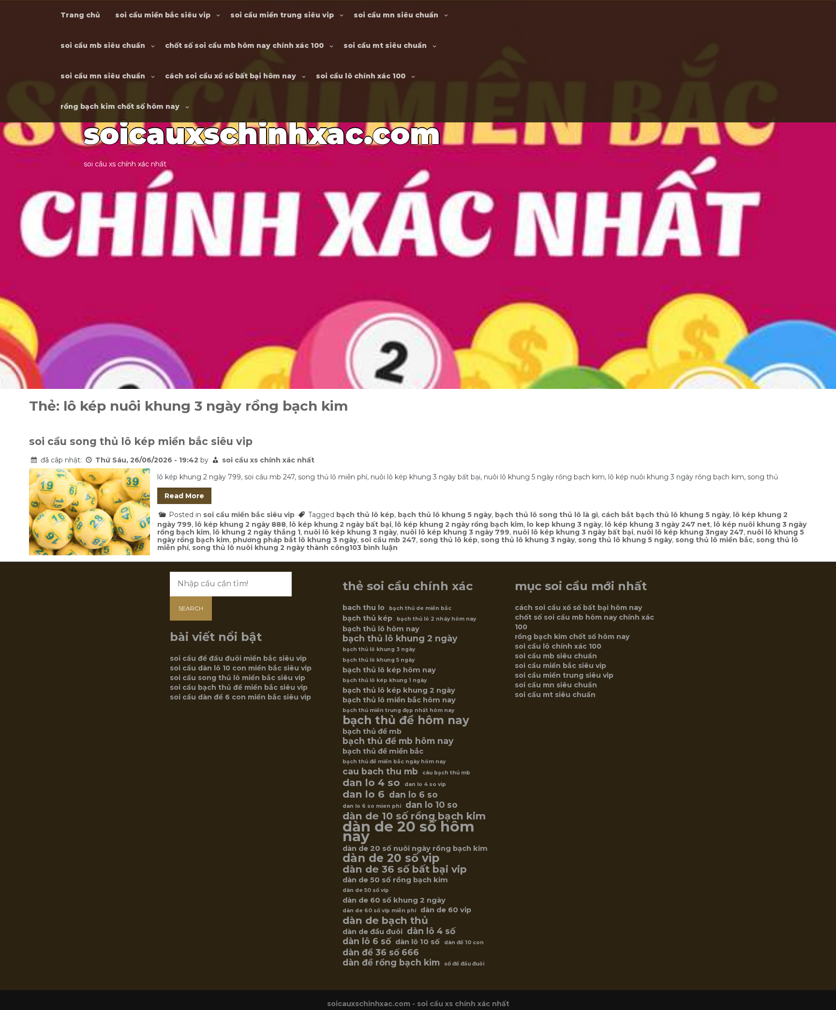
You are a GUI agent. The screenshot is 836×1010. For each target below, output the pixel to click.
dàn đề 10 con (464, 942)
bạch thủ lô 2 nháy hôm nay (436, 619)
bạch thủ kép (367, 618)
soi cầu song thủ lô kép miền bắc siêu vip (141, 441)
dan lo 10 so (431, 805)
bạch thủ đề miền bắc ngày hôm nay (394, 761)
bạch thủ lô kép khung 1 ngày (385, 680)
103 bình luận (373, 547)
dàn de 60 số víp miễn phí (379, 910)
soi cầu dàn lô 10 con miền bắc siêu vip (241, 668)
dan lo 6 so (413, 795)
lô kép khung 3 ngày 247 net (657, 524)
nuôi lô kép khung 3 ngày (350, 532)
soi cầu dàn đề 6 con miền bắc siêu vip (240, 697)
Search (191, 608)
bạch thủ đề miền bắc (383, 751)
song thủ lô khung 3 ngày (528, 539)
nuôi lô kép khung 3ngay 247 (690, 532)
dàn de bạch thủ (385, 920)
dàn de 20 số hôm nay (409, 831)
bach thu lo (364, 607)
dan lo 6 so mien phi (372, 806)
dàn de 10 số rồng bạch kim (414, 816)
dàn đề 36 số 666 (381, 952)
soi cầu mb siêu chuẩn (102, 45)
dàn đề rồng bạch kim (391, 962)
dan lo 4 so (371, 782)
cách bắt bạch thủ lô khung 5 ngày (665, 514)
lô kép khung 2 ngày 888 (240, 524)
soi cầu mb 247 (388, 539)
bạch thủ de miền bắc (420, 608)
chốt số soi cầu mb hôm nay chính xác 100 (244, 45)
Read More (184, 495)
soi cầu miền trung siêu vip (282, 15)
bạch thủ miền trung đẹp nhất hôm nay (398, 710)
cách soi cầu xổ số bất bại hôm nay (230, 76)
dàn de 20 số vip (391, 858)
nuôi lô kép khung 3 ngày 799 (454, 532)
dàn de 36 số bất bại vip (405, 869)
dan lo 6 (364, 794)
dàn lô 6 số (367, 941)
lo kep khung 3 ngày (564, 524)
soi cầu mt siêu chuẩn (385, 45)
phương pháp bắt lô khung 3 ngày (295, 539)
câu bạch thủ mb (446, 773)
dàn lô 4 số (431, 931)
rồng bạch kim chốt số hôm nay (119, 106)
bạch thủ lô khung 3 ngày (379, 649)
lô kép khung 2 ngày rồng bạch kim (459, 524)
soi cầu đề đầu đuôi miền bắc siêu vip (238, 658)
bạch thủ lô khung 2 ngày (400, 638)
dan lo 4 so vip (425, 784)
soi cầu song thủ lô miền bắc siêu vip (237, 677)
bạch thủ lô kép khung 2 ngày (399, 690)
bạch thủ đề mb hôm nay (398, 741)
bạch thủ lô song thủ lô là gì (546, 514)
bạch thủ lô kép (365, 514)
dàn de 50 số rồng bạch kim (395, 880)
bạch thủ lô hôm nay (381, 628)
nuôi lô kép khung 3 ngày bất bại (573, 532)
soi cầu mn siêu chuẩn (396, 15)
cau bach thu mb (380, 771)
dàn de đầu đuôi (373, 931)
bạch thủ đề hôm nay (406, 720)
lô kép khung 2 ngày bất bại (340, 524)
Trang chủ (80, 15)
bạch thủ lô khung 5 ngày (445, 514)
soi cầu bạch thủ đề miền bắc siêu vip (239, 687)
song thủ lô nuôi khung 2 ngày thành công (270, 547)
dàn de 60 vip (445, 910)
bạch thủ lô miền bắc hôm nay (399, 700)
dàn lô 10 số (417, 941)
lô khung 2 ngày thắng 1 (256, 532)
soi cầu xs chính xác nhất (268, 460)
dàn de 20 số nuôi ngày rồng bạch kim (415, 848)
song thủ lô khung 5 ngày (625, 539)
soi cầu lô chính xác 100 (360, 76)
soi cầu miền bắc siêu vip (162, 15)
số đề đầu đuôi (464, 964)
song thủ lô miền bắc (714, 539)
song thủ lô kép (448, 539)
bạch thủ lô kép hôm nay (389, 670)
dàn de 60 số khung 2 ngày (394, 900)
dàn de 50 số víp (366, 890)
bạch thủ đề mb (372, 731)
